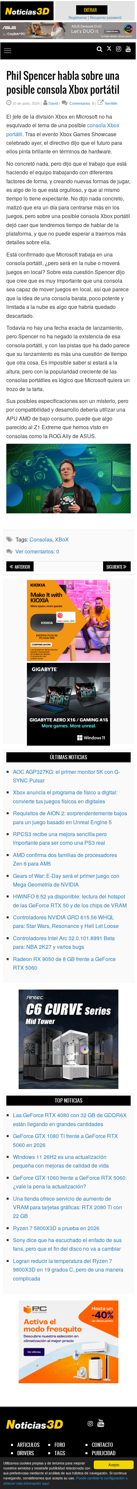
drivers (25, 1453)
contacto (102, 1445)
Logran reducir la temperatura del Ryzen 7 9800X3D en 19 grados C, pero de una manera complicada (68, 1269)
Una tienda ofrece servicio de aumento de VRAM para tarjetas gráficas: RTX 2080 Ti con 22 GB (67, 1207)
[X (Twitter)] (109, 49)
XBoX (62, 539)
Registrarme (77, 17)
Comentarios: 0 (81, 103)
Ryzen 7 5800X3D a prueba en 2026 (56, 1228)
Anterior (22, 567)
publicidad (103, 1453)
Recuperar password (105, 17)
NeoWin (111, 103)
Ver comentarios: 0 (37, 551)
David (53, 103)
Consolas (41, 539)
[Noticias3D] (27, 11)
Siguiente (114, 567)
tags (60, 1453)
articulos (28, 1445)
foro (60, 1445)
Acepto (113, 1464)
